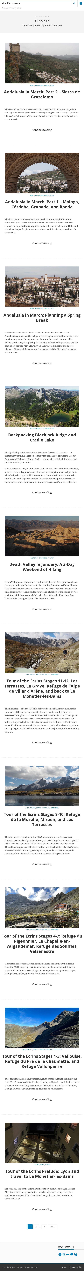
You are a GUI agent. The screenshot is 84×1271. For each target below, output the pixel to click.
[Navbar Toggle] (80, 3)
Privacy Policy (76, 1267)
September (54, 674)
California (34, 558)
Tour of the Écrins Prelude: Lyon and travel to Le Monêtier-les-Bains (42, 1173)
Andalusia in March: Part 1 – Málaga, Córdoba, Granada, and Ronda (42, 204)
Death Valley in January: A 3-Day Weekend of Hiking (42, 567)
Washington (49, 428)
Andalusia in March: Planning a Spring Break (42, 317)
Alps (27, 674)
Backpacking (35, 428)
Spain (52, 85)
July (42, 428)
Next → (52, 1227)
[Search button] (74, 3)
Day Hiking (39, 85)
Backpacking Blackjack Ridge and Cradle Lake (42, 437)
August (29, 1050)
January (50, 558)
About (64, 1267)
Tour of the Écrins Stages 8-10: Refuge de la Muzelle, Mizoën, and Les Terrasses (42, 819)
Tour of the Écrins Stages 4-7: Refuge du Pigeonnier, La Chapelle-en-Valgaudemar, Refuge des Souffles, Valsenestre (42, 943)
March (46, 85)
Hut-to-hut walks (42, 674)
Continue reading (42, 130)
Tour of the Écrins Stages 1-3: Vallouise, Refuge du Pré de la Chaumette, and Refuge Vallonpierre (42, 1061)
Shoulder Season (11, 3)
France (32, 674)
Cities (32, 85)
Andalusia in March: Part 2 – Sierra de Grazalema (42, 94)
